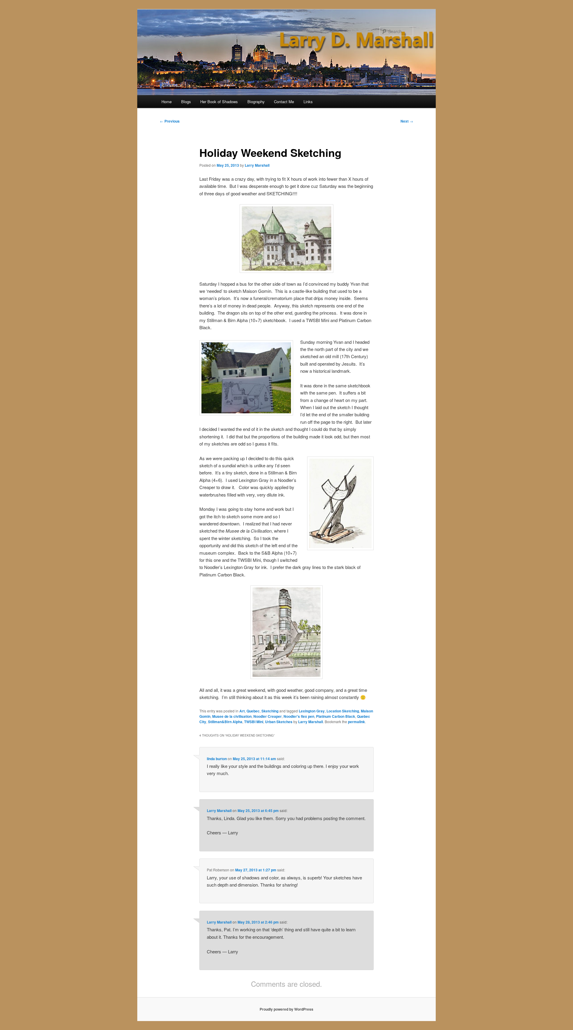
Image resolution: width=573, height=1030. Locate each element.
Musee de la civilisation (232, 716)
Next (407, 121)
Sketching (269, 711)
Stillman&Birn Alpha (225, 721)
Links (308, 101)
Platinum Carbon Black (335, 716)
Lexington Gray (312, 711)
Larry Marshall (257, 165)
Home (166, 101)
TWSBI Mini (253, 721)
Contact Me (284, 101)
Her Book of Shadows (219, 101)
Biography (256, 101)
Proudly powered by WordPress (286, 1009)
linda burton (217, 758)
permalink (356, 721)
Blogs (186, 101)
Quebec (253, 711)
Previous (170, 121)
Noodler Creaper (267, 716)
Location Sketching (342, 711)
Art (242, 711)
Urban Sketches (278, 721)
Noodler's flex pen (299, 716)
